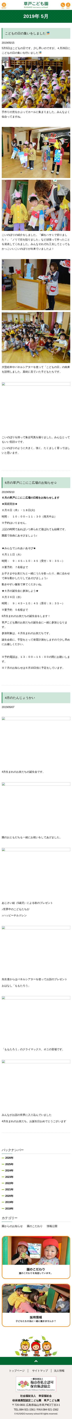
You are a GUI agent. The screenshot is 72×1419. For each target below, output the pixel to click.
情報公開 (52, 1226)
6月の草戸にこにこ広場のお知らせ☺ (31, 482)
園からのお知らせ (12, 1226)
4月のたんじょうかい (20, 698)
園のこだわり (35, 1226)
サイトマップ (40, 1370)
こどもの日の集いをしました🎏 (27, 33)
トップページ (17, 1370)
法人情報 (59, 1370)
